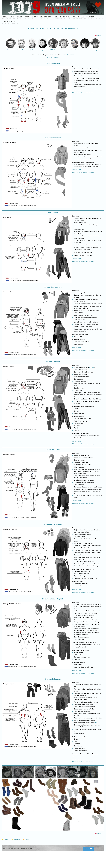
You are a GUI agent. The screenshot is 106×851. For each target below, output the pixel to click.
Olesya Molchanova (68, 55)
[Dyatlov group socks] (53, 830)
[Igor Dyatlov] (37, 282)
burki (96, 722)
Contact (6, 839)
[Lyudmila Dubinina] (37, 519)
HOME (5, 17)
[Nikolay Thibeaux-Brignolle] (37, 668)
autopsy (91, 367)
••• (16, 21)
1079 (12, 17)
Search (92, 12)
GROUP (35, 17)
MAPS (27, 17)
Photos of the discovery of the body (83, 93)
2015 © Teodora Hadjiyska (11, 848)
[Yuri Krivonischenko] (37, 207)
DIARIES (90, 17)
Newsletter (17, 839)
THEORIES (7, 21)
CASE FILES (78, 17)
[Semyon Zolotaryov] (37, 749)
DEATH (58, 17)
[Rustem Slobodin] (37, 431)
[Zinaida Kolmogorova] (37, 357)
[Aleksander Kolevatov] (37, 594)
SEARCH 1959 (46, 17)
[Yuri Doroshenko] (37, 133)
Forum (27, 839)
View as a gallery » (53, 57)
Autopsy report (76, 90)
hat (75, 367)
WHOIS (19, 17)
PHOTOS (66, 17)
